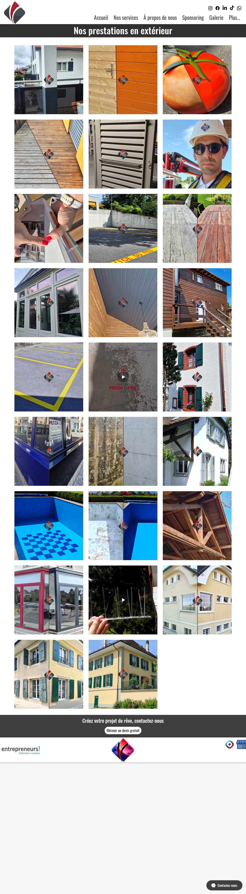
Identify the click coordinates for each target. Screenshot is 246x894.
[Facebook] (217, 8)
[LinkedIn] (224, 8)
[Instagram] (210, 8)
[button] (216, 17)
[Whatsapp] (239, 8)
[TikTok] (232, 8)
